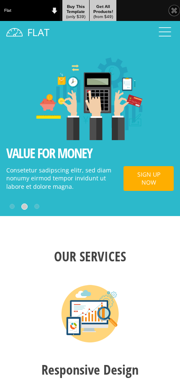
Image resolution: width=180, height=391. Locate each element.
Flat (7, 10)
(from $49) (103, 11)
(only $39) (75, 11)
